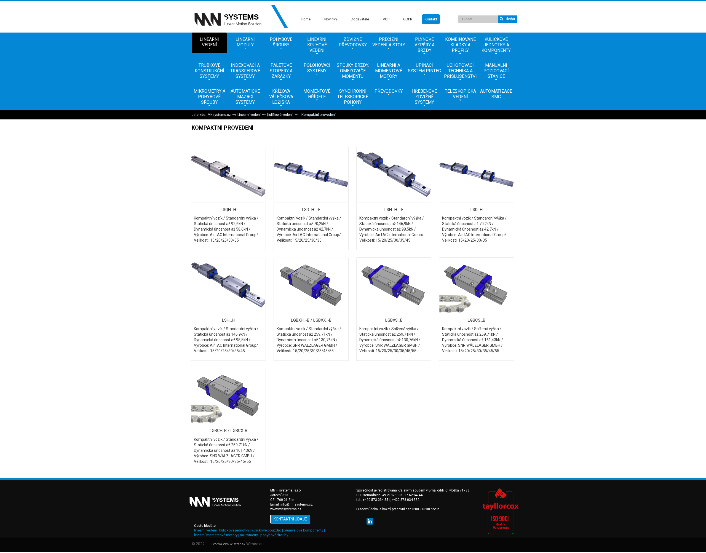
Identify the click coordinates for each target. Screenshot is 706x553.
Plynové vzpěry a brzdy (424, 45)
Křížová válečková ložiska (281, 97)
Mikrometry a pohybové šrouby (209, 97)
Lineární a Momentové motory (388, 71)
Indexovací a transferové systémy (245, 71)
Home (306, 19)
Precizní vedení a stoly (388, 42)
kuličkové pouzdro (266, 530)
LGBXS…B (394, 320)
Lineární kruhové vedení (317, 45)
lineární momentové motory (215, 535)
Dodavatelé (360, 19)
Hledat (510, 19)
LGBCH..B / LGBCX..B (228, 430)
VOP (386, 19)
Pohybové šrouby (281, 42)
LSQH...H (228, 209)
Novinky (330, 19)
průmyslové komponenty (303, 530)
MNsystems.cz (219, 115)
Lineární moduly (245, 42)
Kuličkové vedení (280, 115)
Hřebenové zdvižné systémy (424, 97)
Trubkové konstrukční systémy (209, 71)
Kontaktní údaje (290, 519)
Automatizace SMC (496, 94)
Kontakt (431, 19)
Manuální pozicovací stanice (496, 71)
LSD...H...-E (311, 209)
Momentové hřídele (316, 94)
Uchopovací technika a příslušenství (460, 71)
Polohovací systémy (317, 68)
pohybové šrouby (274, 535)
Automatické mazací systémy (245, 97)
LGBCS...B (476, 320)
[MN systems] (240, 16)
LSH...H (228, 320)
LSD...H (476, 209)
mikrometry (249, 535)
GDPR (407, 19)
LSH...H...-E (393, 209)
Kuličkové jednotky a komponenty (496, 45)
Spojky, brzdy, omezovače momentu (353, 71)
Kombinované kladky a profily (460, 45)
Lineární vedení (209, 42)
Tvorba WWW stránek (228, 544)
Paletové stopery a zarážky (281, 71)
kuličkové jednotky (234, 530)
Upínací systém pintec (424, 68)
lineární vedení (205, 530)
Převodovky (389, 91)
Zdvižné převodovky (353, 42)
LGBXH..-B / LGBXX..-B (311, 320)
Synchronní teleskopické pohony (352, 97)
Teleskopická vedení (460, 94)
